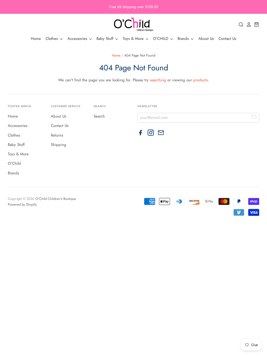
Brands (184, 38)
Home (36, 38)
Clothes (52, 38)
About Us (206, 38)
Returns (57, 135)
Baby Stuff (105, 38)
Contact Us (227, 38)
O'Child (14, 163)
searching (158, 80)
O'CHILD (161, 38)
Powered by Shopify (22, 204)
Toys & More (134, 38)
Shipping (58, 145)
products (200, 80)
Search (99, 116)
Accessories (78, 38)
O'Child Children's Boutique (55, 198)
